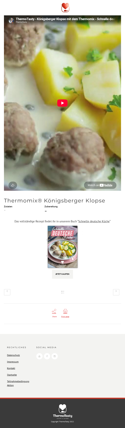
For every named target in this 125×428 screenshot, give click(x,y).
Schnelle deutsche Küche (94, 221)
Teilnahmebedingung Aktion (18, 383)
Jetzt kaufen (62, 274)
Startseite (12, 374)
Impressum (13, 361)
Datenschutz (13, 355)
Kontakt (11, 368)
